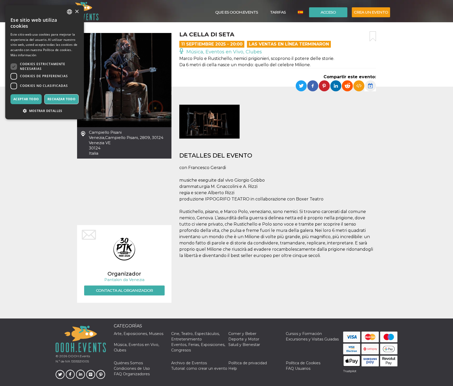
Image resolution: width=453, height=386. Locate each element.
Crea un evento (371, 12)
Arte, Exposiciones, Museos (138, 333)
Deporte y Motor (243, 339)
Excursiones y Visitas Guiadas (312, 339)
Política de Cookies (303, 363)
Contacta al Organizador (124, 290)
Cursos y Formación (304, 333)
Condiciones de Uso (132, 368)
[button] (44, 111)
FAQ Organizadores (132, 374)
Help (232, 368)
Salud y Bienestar (244, 344)
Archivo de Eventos (189, 363)
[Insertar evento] (358, 85)
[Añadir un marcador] (373, 36)
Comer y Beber (242, 333)
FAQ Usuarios (298, 368)
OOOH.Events (78, 356)
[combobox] (69, 11)
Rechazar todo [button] (61, 99)
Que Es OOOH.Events (236, 12)
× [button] (77, 12)
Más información (23, 55)
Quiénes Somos (128, 363)
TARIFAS (278, 12)
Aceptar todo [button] (26, 99)
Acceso (328, 12)
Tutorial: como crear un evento (199, 368)
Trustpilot (349, 371)
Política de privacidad (247, 363)
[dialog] (44, 62)
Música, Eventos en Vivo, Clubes (223, 52)
